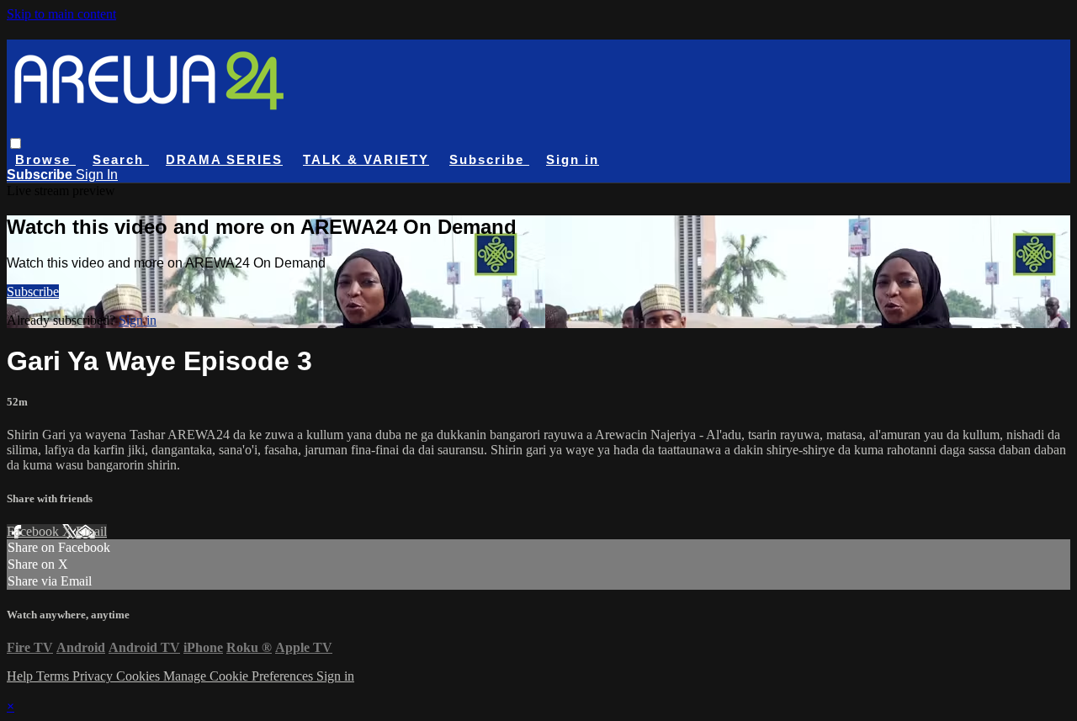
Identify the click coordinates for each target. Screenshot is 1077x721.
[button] (15, 143)
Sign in (572, 159)
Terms (54, 676)
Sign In (97, 174)
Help (21, 676)
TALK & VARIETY (366, 159)
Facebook (34, 531)
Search (121, 159)
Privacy (94, 676)
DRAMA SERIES (224, 159)
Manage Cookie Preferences (239, 676)
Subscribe (33, 291)
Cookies (139, 676)
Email (91, 531)
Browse (45, 159)
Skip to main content (61, 14)
